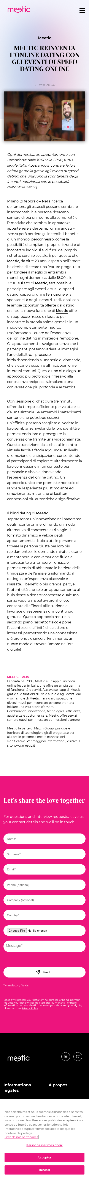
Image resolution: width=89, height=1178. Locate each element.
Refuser (44, 1169)
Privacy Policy (30, 1008)
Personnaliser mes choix (44, 1145)
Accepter (44, 1157)
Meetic (44, 38)
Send (46, 972)
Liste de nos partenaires (21, 1137)
